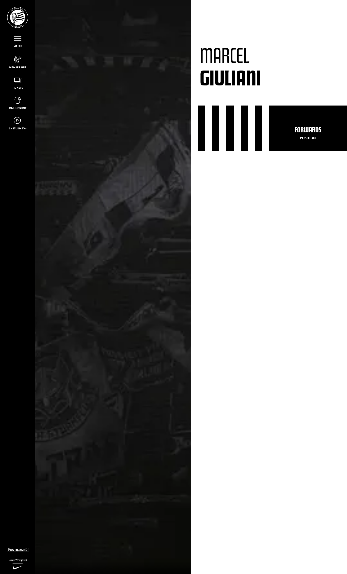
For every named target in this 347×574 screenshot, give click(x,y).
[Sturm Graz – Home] (17, 17)
